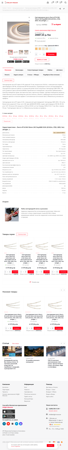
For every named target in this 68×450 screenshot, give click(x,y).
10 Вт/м (49, 118)
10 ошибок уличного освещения (32, 361)
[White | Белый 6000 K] (54, 49)
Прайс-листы (28, 396)
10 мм (43, 118)
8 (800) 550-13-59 (54, 409)
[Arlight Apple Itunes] (10, 61)
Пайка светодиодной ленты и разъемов (34, 209)
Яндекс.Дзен (12, 423)
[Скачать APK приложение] (26, 61)
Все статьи (15, 343)
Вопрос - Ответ (50, 389)
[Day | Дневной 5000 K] (50, 49)
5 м (37, 116)
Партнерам (5, 389)
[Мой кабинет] (48, 2)
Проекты (5, 392)
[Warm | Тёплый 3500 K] (47, 49)
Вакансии (27, 401)
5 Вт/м (51, 116)
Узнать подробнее (15, 446)
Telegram (16, 423)
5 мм (61, 116)
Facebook (20, 423)
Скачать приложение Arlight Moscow (10, 394)
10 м (37, 118)
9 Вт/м (32, 118)
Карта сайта (49, 396)
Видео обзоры (50, 394)
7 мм (20, 118)
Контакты (5, 387)
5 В (4, 118)
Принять (50, 445)
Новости (26, 389)
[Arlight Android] (18, 61)
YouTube (8, 423)
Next (30, 52)
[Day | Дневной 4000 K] (43, 49)
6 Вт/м (15, 118)
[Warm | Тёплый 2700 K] (36, 49)
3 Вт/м (21, 116)
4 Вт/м (32, 116)
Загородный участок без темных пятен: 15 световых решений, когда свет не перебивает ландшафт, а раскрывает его (11, 364)
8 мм (26, 118)
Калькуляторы (28, 399)
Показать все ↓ (7, 121)
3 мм (15, 116)
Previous (6, 52)
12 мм (56, 118)
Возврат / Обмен (51, 392)
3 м (11, 116)
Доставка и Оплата (52, 387)
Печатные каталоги (30, 394)
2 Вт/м (5, 116)
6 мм (9, 118)
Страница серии (8, 80)
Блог (25, 387)
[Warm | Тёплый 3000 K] (40, 49)
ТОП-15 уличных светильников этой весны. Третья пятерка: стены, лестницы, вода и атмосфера (55, 363)
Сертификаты (28, 392)
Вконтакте (4, 423)
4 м (27, 116)
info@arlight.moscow (55, 414)
